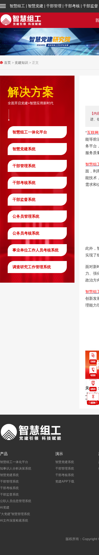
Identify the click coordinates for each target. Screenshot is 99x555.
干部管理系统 (24, 166)
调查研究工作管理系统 (31, 267)
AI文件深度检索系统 (14, 520)
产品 (4, 454)
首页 (7, 63)
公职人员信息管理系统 (15, 501)
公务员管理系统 (25, 216)
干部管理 (54, 6)
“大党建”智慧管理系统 (15, 514)
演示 (59, 454)
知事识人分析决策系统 (15, 468)
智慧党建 (35, 6)
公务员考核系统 (25, 233)
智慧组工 (17, 6)
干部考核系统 (24, 183)
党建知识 (21, 63)
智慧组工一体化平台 (29, 132)
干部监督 (90, 6)
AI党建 (4, 507)
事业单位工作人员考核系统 (35, 250)
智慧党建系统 (24, 149)
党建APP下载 (64, 481)
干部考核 (72, 6)
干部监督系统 (24, 199)
